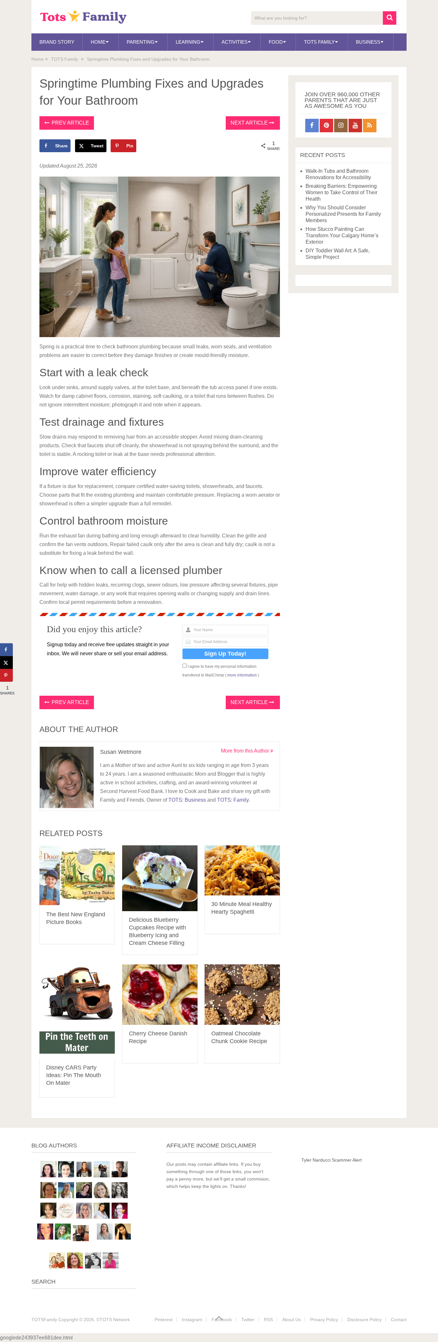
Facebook (222, 1319)
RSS (268, 1319)
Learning (188, 42)
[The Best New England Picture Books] (77, 875)
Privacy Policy (324, 1319)
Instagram (192, 1319)
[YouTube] (355, 125)
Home (98, 42)
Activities (235, 42)
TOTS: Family (232, 800)
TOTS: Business (187, 800)
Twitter (248, 1319)
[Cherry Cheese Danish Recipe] (160, 994)
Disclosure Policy (364, 1319)
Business (368, 42)
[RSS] (369, 125)
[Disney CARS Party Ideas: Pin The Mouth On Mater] (77, 1011)
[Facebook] (312, 125)
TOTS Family (319, 42)
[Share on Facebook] (6, 649)
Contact (399, 1319)
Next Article (250, 123)
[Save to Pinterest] (6, 675)
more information (242, 675)
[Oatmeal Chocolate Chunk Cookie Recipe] (242, 994)
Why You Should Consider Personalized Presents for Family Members (343, 214)
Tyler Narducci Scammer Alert (331, 1160)
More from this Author (245, 751)
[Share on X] (6, 662)
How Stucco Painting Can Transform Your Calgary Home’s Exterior (342, 235)
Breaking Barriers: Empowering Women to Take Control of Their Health (341, 192)
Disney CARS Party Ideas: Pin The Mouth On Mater (73, 1075)
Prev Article (69, 123)
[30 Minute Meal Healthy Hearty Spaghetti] (242, 870)
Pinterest (164, 1319)
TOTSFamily (44, 1319)
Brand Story (56, 42)
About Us (291, 1319)
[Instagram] (341, 125)
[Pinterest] (326, 125)
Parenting (141, 42)
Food (276, 42)
